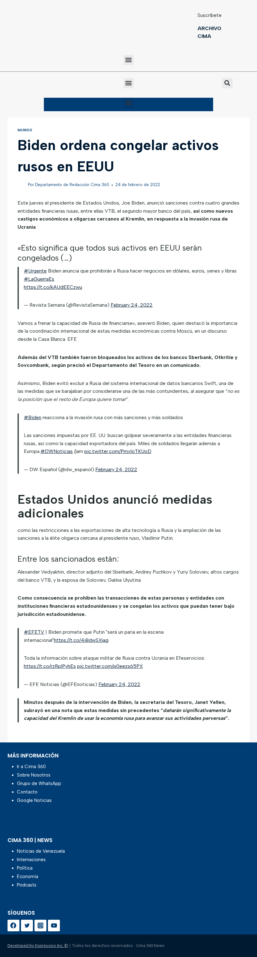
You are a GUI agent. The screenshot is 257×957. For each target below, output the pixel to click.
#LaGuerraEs (39, 279)
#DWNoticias (56, 451)
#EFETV (34, 632)
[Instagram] (40, 926)
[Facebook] (13, 926)
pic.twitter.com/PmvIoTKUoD (117, 451)
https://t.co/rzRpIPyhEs (50, 666)
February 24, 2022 (132, 305)
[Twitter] (27, 926)
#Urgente (35, 271)
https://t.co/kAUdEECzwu (53, 287)
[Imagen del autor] (21, 185)
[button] (128, 60)
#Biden (32, 417)
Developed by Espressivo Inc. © (38, 945)
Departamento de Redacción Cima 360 (72, 184)
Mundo (25, 130)
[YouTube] (54, 926)
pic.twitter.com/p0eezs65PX (110, 666)
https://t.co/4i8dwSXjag (81, 640)
